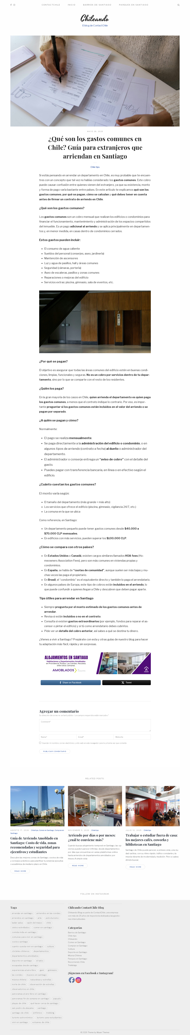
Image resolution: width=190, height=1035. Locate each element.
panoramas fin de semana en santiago (30, 998)
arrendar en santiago (22, 913)
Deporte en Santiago (77, 952)
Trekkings (72, 965)
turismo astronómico (22, 1017)
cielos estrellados (21, 927)
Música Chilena (75, 955)
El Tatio (39, 960)
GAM (42, 970)
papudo (57, 998)
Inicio (71, 5)
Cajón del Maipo (34, 923)
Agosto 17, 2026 (19, 830)
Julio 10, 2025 (134, 830)
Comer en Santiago (46, 830)
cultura (50, 946)
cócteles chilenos (21, 951)
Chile (48, 923)
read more (20, 871)
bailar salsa (17, 923)
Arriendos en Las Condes (48, 913)
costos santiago (20, 941)
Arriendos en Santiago (23, 918)
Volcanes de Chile (40, 1022)
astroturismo (52, 918)
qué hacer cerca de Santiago (44, 1003)
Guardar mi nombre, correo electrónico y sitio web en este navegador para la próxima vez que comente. (84, 743)
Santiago (42, 1008)
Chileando (72, 939)
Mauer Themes (103, 1032)
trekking (50, 1013)
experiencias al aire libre (24, 970)
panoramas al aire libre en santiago (29, 994)
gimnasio (52, 970)
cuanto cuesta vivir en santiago (27, 946)
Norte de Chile (19, 984)
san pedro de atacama (23, 1008)
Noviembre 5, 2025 (78, 830)
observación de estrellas (42, 984)
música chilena (19, 979)
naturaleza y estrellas (40, 979)
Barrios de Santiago (97, 5)
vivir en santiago (20, 1022)
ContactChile (51, 5)
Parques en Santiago (133, 5)
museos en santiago (37, 975)
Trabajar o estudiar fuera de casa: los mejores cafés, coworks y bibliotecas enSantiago (152, 840)
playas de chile (19, 1003)
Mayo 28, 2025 (95, 131)
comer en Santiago (43, 927)
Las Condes (17, 975)
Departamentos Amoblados (25, 956)
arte (40, 918)
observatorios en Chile (23, 989)
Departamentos (41, 951)
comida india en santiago (24, 932)
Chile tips (95, 167)
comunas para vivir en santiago (27, 937)
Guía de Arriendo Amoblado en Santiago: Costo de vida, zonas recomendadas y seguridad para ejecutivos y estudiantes (35, 845)
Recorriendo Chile (76, 962)
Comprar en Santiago (77, 945)
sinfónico (37, 1013)
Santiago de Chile (20, 1013)
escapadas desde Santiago (25, 965)
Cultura (71, 949)
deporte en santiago (22, 960)
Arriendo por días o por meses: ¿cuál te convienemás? (91, 837)
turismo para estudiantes (49, 1017)
